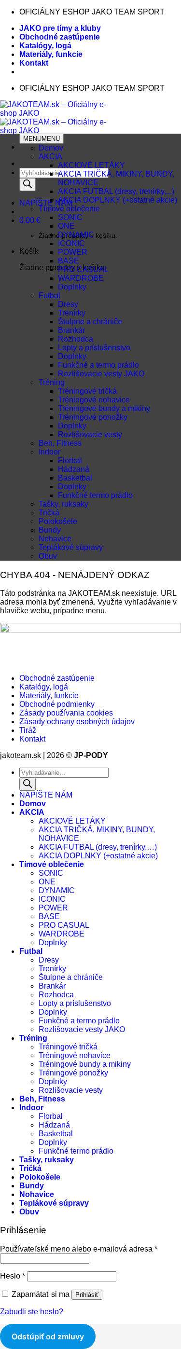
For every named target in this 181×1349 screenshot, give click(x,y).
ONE (66, 226)
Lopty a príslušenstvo (94, 348)
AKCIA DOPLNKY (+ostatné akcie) (117, 200)
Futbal (49, 295)
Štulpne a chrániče (90, 321)
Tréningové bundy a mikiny (104, 408)
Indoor (49, 452)
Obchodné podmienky (57, 704)
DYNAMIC (76, 235)
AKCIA (50, 156)
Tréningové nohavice (94, 400)
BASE (68, 261)
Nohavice (55, 539)
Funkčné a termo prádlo (98, 365)
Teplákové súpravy (71, 547)
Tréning (52, 382)
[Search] (27, 184)
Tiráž (27, 730)
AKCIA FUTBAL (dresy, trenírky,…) (98, 847)
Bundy (50, 530)
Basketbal (75, 478)
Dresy (68, 304)
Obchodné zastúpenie (59, 37)
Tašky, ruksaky (63, 504)
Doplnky (72, 287)
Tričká (49, 513)
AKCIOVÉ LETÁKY (91, 165)
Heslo (12, 1276)
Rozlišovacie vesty (90, 434)
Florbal (70, 460)
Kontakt (33, 63)
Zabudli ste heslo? (31, 1312)
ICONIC (71, 243)
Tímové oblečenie (69, 209)
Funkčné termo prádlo (95, 495)
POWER (72, 252)
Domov (51, 148)
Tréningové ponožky (92, 417)
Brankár (71, 330)
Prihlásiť (86, 1294)
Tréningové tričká (87, 391)
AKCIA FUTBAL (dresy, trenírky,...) (116, 191)
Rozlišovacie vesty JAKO (101, 374)
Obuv (48, 556)
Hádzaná (73, 469)
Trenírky (71, 313)
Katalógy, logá (45, 45)
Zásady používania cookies (66, 713)
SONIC (70, 217)
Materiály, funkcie (51, 54)
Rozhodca (75, 339)
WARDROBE (81, 278)
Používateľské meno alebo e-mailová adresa (78, 1249)
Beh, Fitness (60, 443)
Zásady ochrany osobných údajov (77, 721)
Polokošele (58, 521)
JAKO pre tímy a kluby (60, 28)
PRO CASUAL (83, 269)
